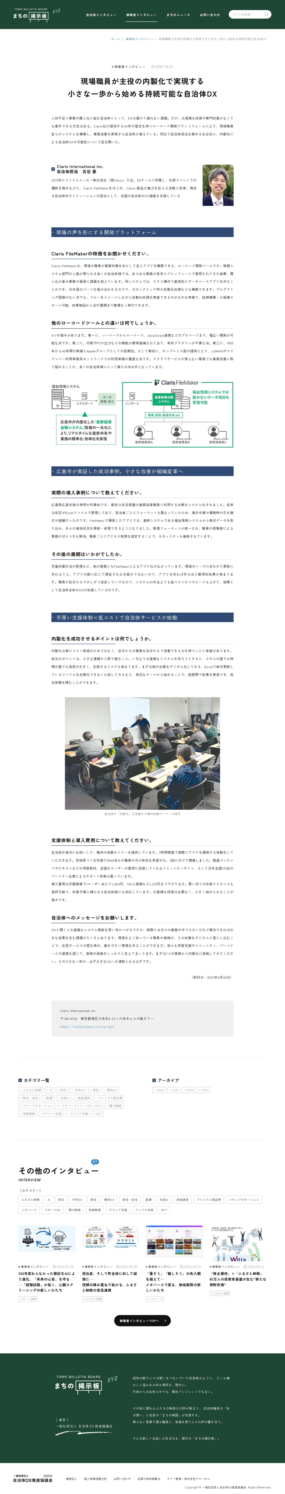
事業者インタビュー (141, 14)
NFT (99, 1113)
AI (50, 1090)
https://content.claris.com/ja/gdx (87, 1026)
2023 (204, 1090)
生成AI (64, 1098)
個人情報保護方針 (95, 1479)
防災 (63, 1090)
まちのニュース (178, 14)
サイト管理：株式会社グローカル (188, 1479)
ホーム (115, 39)
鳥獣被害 (29, 1113)
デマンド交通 (52, 1113)
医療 (49, 1098)
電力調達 (115, 1106)
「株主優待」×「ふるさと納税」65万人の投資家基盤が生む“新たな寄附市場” (238, 1279)
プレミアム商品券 (110, 1098)
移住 (96, 1090)
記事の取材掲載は (149, 1479)
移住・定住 (30, 1098)
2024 (190, 1090)
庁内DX (80, 1090)
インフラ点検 (79, 1113)
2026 (160, 1090)
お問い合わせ (210, 14)
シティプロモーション (38, 1106)
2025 (175, 1090)
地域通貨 (84, 1098)
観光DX (112, 1090)
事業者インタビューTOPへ (139, 1320)
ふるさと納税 (32, 1090)
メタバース (69, 1106)
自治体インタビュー (101, 14)
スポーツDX (93, 1106)
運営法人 (71, 1479)
